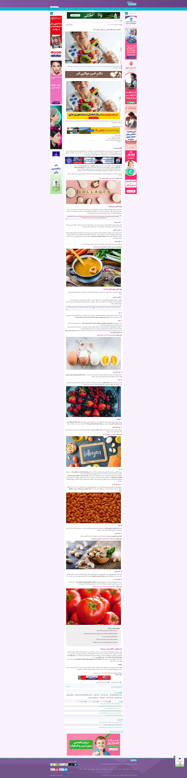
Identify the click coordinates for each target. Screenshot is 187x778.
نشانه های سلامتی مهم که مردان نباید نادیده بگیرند (104, 587)
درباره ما (115, 769)
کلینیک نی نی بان (101, 673)
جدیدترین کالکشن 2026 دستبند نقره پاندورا (83, 695)
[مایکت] (72, 764)
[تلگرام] (63, 771)
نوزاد (102, 8)
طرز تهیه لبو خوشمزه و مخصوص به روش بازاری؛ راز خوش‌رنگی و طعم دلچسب (100, 633)
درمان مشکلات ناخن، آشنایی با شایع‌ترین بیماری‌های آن (103, 539)
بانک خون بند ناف (109, 698)
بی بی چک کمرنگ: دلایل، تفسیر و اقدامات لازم (107, 631)
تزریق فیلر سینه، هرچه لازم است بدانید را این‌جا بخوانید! (105, 642)
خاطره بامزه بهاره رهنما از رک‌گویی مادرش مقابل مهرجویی (110, 727)
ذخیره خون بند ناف (104, 695)
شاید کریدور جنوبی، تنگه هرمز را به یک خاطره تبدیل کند (110, 722)
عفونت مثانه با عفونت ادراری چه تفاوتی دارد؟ (113, 715)
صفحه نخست (133, 8)
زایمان (107, 8)
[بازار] (54, 764)
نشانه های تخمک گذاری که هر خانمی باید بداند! (106, 639)
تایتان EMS (102, 698)
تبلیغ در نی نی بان (91, 769)
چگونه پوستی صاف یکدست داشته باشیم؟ (106, 335)
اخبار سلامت (72, 8)
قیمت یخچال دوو (118, 698)
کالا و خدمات (60, 8)
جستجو (119, 769)
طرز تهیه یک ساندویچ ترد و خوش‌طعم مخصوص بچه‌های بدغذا (110, 706)
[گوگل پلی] (63, 764)
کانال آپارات (98, 769)
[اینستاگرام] (54, 771)
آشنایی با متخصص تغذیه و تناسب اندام (102, 247)
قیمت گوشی (96, 695)
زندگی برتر (84, 769)
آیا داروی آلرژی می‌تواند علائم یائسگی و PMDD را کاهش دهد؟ (110, 713)
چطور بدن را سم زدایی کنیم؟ (109, 434)
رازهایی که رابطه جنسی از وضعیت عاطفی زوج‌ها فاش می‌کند (110, 711)
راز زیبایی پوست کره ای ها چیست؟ (107, 178)
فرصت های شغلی (104, 769)
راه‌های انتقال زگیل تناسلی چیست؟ (109, 636)
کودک (97, 8)
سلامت (91, 8)
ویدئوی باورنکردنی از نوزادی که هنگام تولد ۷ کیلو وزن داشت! (110, 703)
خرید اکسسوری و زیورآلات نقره (116, 695)
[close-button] (174, 757)
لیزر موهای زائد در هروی (93, 698)
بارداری (112, 8)
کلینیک (66, 8)
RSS (80, 769)
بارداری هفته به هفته (126, 769)
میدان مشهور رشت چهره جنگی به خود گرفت (112, 725)
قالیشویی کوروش (70, 695)
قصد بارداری (125, 8)
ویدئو (79, 8)
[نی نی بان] (132, 3)
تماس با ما (111, 769)
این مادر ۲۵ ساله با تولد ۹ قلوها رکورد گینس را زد (112, 708)
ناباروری (118, 8)
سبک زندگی (85, 8)
